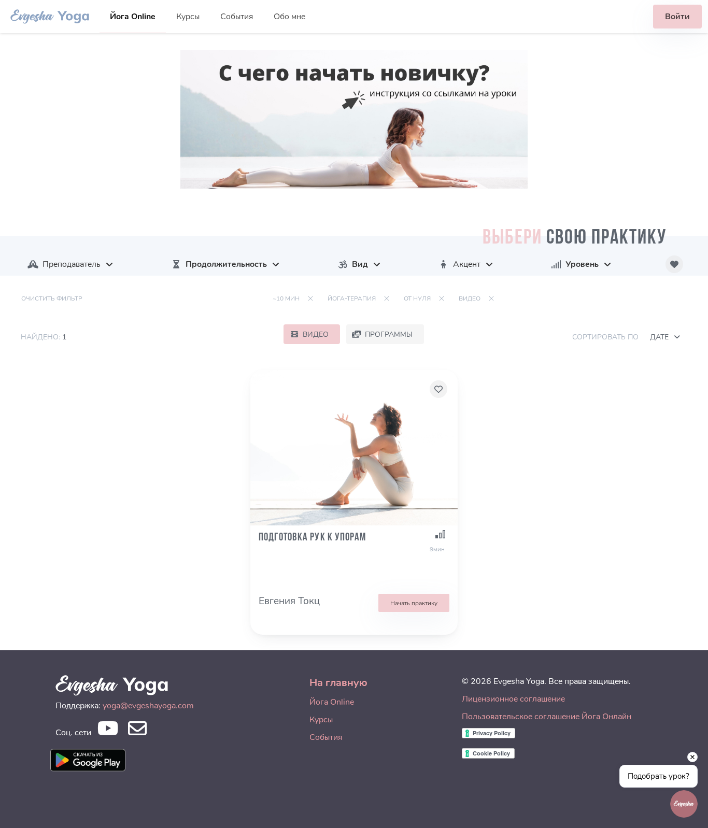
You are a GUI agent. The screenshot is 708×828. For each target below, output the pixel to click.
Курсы (188, 16)
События (236, 16)
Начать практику (413, 603)
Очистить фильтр (51, 298)
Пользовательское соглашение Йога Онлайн (546, 716)
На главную (338, 683)
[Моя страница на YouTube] (107, 731)
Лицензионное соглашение (513, 699)
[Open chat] (684, 804)
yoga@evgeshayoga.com (148, 705)
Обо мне (289, 16)
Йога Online (132, 16)
